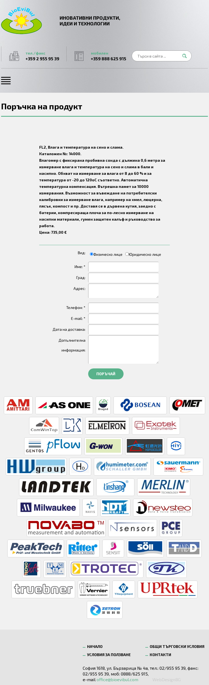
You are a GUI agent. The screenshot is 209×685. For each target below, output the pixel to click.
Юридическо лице (145, 254)
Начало (95, 646)
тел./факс (42, 56)
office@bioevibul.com (117, 679)
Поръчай (105, 373)
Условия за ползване (109, 654)
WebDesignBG (166, 679)
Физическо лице (107, 254)
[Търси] (186, 56)
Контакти (160, 654)
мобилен (108, 56)
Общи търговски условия (177, 646)
